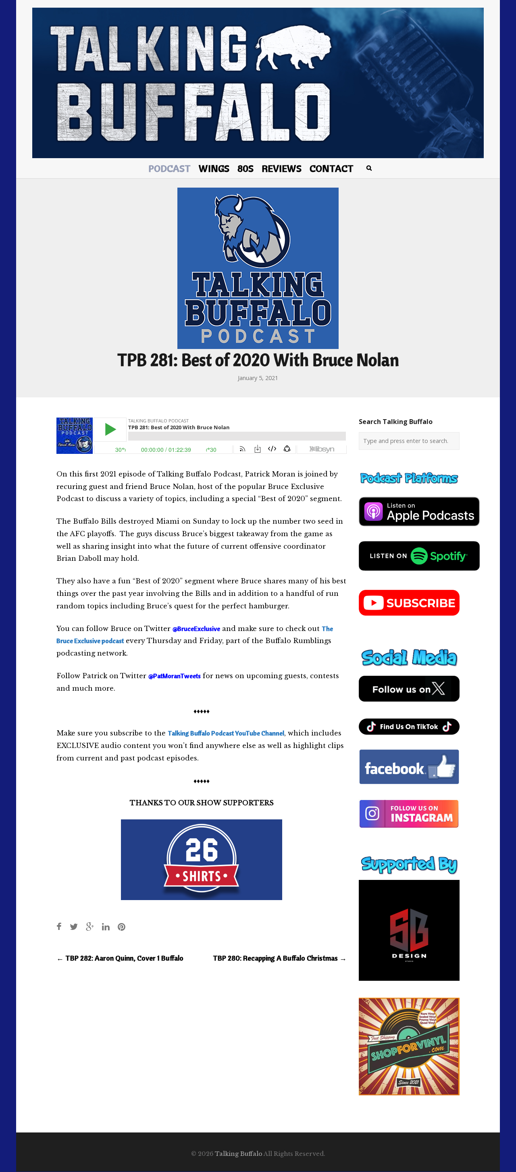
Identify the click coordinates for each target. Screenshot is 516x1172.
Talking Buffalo (238, 1153)
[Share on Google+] (90, 926)
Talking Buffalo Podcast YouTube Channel (226, 733)
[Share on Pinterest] (121, 926)
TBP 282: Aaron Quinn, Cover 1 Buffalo (119, 958)
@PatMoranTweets (174, 676)
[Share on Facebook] (59, 926)
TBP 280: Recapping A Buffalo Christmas (280, 958)
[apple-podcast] (419, 529)
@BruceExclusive (196, 629)
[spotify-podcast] (419, 574)
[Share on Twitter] (74, 926)
